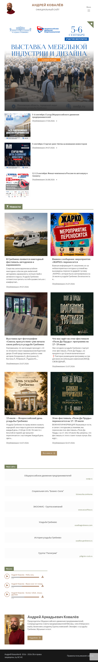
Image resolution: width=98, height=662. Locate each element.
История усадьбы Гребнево (47, 537)
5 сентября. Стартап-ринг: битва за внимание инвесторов (59, 144)
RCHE (20, 657)
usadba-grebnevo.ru (84, 540)
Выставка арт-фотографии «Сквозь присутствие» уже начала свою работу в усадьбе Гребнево (25, 341)
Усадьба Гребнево (48, 522)
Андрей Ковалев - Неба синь (22, 575)
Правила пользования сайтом (80, 656)
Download (42, 578)
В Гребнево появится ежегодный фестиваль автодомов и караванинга (25, 262)
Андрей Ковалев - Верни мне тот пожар (26, 584)
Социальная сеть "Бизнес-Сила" (48, 491)
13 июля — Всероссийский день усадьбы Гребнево (24, 419)
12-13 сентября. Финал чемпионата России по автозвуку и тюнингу (59, 174)
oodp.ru (89, 478)
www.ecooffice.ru (85, 509)
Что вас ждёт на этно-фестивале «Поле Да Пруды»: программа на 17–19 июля (70, 341)
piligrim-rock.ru (85, 556)
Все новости (48, 453)
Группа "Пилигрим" (47, 553)
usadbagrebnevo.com (83, 525)
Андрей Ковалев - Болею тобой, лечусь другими (26, 594)
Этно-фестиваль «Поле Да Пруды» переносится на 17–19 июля (72, 419)
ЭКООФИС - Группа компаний (47, 506)
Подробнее (33, 638)
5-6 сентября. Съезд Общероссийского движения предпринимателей (55, 115)
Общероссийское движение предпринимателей (47, 475)
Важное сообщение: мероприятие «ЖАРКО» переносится (71, 260)
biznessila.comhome (84, 494)
